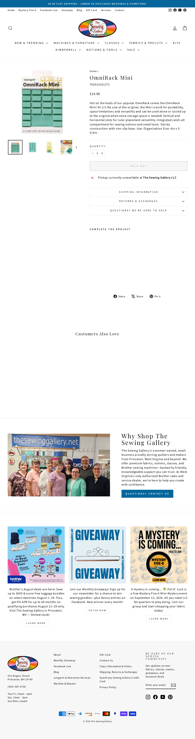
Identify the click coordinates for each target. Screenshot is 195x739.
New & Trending (30, 43)
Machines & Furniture (75, 43)
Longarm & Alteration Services (72, 678)
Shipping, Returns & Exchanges (118, 672)
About (57, 655)
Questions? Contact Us (147, 493)
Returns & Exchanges (138, 201)
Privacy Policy (108, 687)
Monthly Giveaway (65, 660)
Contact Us (106, 660)
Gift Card (91, 10)
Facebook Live (49, 10)
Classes (113, 43)
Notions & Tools (102, 50)
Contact (120, 10)
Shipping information (138, 192)
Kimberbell (67, 50)
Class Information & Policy (116, 666)
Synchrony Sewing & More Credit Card (119, 679)
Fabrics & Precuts (146, 43)
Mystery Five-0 (27, 10)
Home (11, 10)
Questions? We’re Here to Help (138, 210)
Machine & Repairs (65, 683)
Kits (177, 43)
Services (106, 10)
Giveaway (67, 10)
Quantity (98, 146)
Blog (79, 10)
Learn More (36, 623)
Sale (132, 50)
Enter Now (97, 610)
